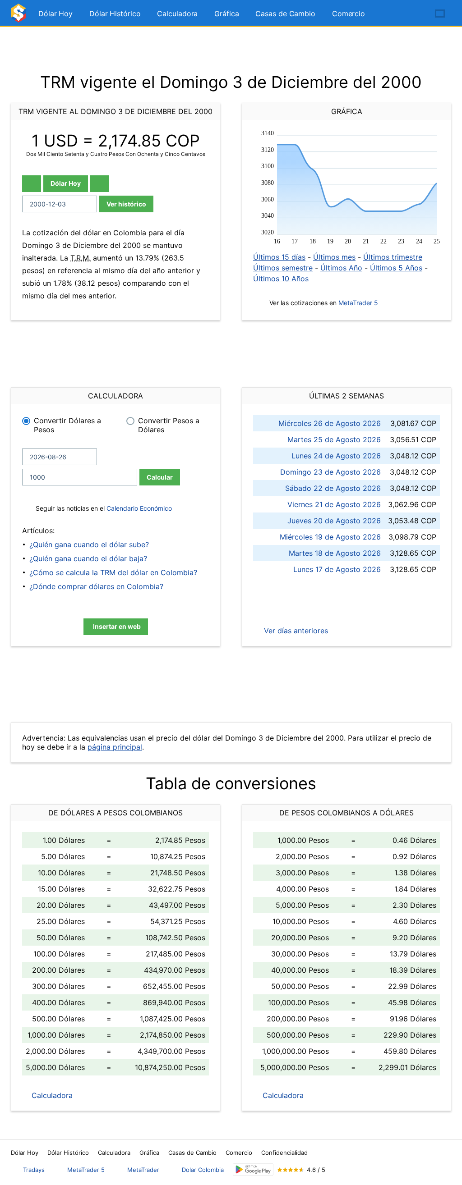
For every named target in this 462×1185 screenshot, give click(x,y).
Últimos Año (341, 267)
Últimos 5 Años (396, 267)
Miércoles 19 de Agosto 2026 (330, 536)
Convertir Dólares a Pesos (67, 425)
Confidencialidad (284, 1152)
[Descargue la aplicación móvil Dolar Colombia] (253, 1169)
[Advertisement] (231, 49)
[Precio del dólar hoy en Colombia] (20, 17)
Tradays (34, 1169)
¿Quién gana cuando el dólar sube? (89, 544)
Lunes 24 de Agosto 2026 (336, 455)
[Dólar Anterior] (31, 183)
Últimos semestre (283, 267)
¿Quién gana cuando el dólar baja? (88, 558)
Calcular (160, 477)
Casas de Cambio (285, 13)
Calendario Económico (138, 508)
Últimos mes (334, 256)
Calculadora (177, 13)
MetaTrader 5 (358, 303)
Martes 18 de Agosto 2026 (335, 553)
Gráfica (226, 13)
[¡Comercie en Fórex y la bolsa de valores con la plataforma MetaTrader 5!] (414, 14)
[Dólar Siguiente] (99, 183)
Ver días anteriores (295, 630)
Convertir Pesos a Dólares (168, 425)
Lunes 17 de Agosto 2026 (337, 569)
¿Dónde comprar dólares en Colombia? (96, 586)
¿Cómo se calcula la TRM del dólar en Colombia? (113, 572)
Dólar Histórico (115, 13)
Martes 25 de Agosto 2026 (334, 439)
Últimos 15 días (279, 256)
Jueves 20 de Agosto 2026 (334, 520)
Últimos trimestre (392, 256)
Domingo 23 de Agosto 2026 (330, 471)
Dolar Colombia (203, 1169)
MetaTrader (143, 1169)
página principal (115, 746)
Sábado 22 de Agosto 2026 (333, 488)
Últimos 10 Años (281, 278)
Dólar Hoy (55, 13)
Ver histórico (126, 204)
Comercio (348, 13)
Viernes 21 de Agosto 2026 (334, 504)
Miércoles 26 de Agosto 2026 (329, 423)
